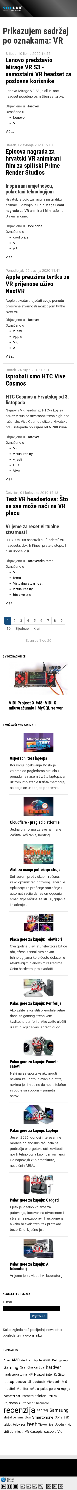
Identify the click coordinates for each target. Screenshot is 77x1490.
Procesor (28, 1403)
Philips (52, 1396)
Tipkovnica (45, 1424)
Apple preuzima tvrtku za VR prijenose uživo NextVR (38, 284)
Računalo (42, 1403)
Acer (7, 1360)
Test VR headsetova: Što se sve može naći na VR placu (37, 506)
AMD (16, 1360)
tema (17, 578)
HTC (16, 465)
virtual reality (23, 454)
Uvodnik (60, 1424)
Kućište (59, 1374)
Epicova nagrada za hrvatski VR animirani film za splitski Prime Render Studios (33, 162)
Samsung (59, 1410)
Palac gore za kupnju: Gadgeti (34, 1200)
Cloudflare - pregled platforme (35, 822)
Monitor (22, 1389)
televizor (19, 1424)
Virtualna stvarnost (27, 583)
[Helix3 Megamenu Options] (66, 8)
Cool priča (34, 226)
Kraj (36, 628)
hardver (53, 1367)
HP (30, 1374)
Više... (10, 131)
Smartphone (42, 1417)
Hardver (33, 106)
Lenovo (19, 117)
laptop (9, 1381)
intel (49, 1374)
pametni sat (12, 1396)
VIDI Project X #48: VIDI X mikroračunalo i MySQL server (36, 705)
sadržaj (42, 1410)
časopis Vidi (53, 1431)
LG (29, 1382)
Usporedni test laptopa (28, 758)
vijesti (17, 331)
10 (9, 628)
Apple (17, 336)
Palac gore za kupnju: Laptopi (34, 1130)
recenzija (19, 1410)
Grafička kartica (32, 1367)
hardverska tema (15, 1374)
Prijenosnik (12, 1403)
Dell (54, 1360)
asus (47, 1360)
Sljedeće (22, 628)
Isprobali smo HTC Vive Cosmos (36, 379)
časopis (36, 1431)
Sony (58, 1417)
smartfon (24, 1417)
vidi (69, 1424)
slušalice (10, 1417)
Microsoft (53, 1382)
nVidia (34, 1389)
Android (26, 1360)
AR (15, 248)
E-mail (8, 1302)
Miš (64, 1382)
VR (15, 123)
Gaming (11, 1367)
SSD (66, 1417)
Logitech (39, 1382)
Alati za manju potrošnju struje (35, 869)
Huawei (39, 1374)
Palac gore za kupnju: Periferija (35, 1003)
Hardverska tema (40, 561)
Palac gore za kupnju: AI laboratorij (29, 1266)
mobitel (9, 1389)
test (32, 1424)
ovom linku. (33, 1335)
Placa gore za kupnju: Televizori (36, 939)
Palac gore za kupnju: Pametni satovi (34, 1064)
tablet (8, 1424)
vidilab (8, 1431)
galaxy (63, 1360)
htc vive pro (22, 595)
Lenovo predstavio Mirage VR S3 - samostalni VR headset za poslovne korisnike (38, 70)
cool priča (21, 237)
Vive (16, 471)
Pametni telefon (34, 1396)
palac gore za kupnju (55, 1389)
